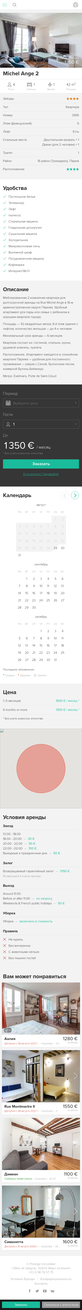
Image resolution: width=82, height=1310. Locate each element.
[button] (79, 40)
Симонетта (13, 1242)
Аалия (10, 1039)
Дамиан (11, 1174)
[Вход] (75, 5)
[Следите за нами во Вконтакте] (52, 1291)
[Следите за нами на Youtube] (44, 1291)
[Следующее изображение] (75, 1008)
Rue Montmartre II (19, 1106)
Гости (8, 414)
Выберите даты (25, 403)
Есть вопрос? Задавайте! (41, 474)
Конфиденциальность (55, 1279)
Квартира (32, 1043)
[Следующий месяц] (75, 495)
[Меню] (5, 5)
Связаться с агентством (61, 1305)
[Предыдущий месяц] (65, 495)
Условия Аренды (23, 1279)
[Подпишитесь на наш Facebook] (29, 1291)
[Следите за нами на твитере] (37, 1291)
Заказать (21, 1305)
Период (10, 393)
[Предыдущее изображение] (7, 1008)
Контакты (41, 1284)
